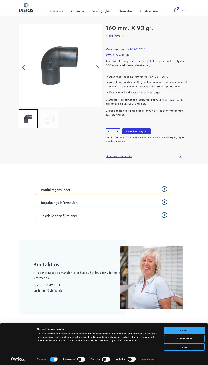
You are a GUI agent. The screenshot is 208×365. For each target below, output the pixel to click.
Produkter (77, 11)
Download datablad (119, 156)
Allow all (184, 330)
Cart (174, 9)
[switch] (81, 359)
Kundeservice (149, 11)
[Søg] (184, 10)
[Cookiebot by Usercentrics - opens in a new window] (18, 359)
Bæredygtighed (100, 11)
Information (125, 11)
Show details (147, 359)
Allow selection (184, 338)
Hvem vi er (57, 11)
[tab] (104, 191)
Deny (184, 347)
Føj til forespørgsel (136, 131)
